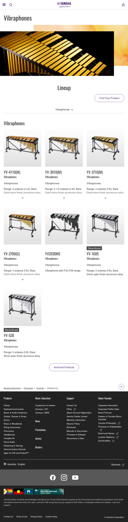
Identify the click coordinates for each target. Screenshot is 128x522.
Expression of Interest (45, 405)
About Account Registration (79, 412)
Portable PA (9, 438)
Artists (38, 438)
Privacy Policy (36, 516)
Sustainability (104, 440)
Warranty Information (76, 419)
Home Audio (9, 441)
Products (40, 388)
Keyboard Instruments (14, 409)
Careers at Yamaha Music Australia (110, 418)
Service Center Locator (77, 416)
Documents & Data (75, 438)
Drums (7, 419)
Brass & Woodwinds (13, 423)
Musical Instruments (12, 388)
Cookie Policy (51, 516)
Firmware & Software (76, 434)
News (37, 421)
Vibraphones (62, 109)
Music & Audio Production (15, 412)
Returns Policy (73, 423)
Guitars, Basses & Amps (15, 416)
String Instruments (12, 427)
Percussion (28, 388)
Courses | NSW (42, 412)
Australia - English (16, 464)
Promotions (40, 430)
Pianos (7, 405)
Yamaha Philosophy (107, 423)
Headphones (9, 434)
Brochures (71, 427)
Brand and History (106, 433)
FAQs (69, 409)
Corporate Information (108, 405)
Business (115, 464)
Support (70, 398)
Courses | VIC (41, 409)
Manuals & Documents (77, 430)
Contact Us (72, 405)
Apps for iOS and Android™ (16, 452)
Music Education (42, 398)
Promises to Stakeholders (110, 426)
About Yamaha (104, 398)
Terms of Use (21, 516)
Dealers (38, 447)
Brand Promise (105, 412)
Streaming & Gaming (13, 445)
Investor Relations (106, 437)
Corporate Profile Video (108, 409)
